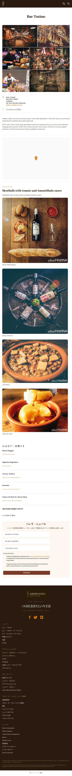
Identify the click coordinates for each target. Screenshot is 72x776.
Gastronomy (6, 740)
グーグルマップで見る (13, 109)
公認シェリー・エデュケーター (12, 665)
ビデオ (4, 659)
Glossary (5, 662)
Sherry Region (7, 731)
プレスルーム (6, 668)
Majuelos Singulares (10, 462)
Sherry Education (8, 728)
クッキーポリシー (8, 749)
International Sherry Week (11, 690)
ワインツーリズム (8, 709)
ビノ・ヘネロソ (7, 627)
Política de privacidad (42, 556)
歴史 (3, 706)
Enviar (26, 573)
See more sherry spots (12, 509)
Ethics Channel (7, 753)
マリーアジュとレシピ (9, 684)
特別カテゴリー (7, 637)
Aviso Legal (32, 556)
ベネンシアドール (8, 718)
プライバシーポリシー (9, 746)
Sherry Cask (6, 715)
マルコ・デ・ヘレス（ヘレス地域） (13, 703)
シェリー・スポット (8, 687)
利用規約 (5, 743)
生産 (3, 640)
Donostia (5, 485)
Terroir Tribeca (8, 474)
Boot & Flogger (8, 451)
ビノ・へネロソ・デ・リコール (12, 630)
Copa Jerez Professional (10, 734)
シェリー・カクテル (8, 681)
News (4, 737)
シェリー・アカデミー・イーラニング (14, 652)
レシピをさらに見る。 (9, 515)
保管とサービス (7, 678)
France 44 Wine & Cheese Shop (14, 497)
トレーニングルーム (8, 656)
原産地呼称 (5, 700)
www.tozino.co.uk (14, 105)
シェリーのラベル (8, 712)
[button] (36, 158)
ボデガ (4, 643)
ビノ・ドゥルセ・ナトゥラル (11, 634)
